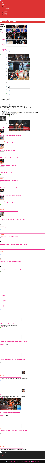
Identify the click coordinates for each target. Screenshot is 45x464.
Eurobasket (5, 7)
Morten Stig (5, 13)
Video (2, 5)
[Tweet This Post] (23, 290)
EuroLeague (3, 3)
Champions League (6, 8)
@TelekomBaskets (28, 112)
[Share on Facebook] (23, 289)
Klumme (4, 12)
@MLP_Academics (37, 112)
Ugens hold (37, 115)
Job (2, 455)
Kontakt (3, 454)
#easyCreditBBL (15, 112)
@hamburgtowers (32, 112)
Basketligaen (6, 24)
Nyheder (6, 46)
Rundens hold (34, 115)
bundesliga (10, 115)
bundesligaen (13, 115)
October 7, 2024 (12, 114)
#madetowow (23, 112)
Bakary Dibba (7, 115)
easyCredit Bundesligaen (19, 115)
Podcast (3, 4)
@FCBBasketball (8, 113)
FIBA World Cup (6, 10)
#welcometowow (20, 112)
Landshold (7, 53)
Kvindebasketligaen (7, 35)
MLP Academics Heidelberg (28, 115)
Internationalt (4, 6)
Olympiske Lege (6, 11)
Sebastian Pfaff (2, 32)
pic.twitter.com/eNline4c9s (13, 113)
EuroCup (5, 9)
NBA (2, 2)
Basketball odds (5, 14)
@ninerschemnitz (4, 113)
